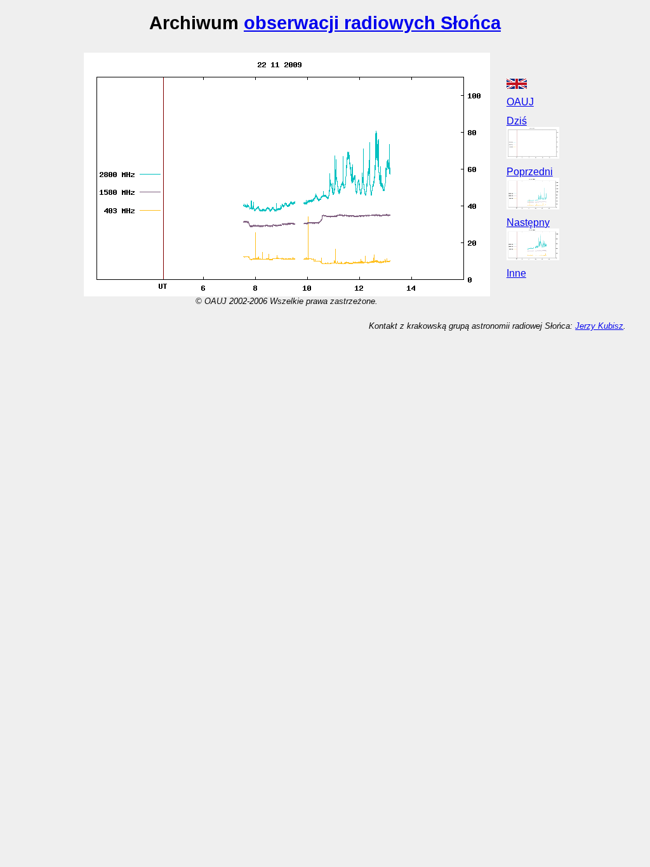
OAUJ (520, 101)
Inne (516, 273)
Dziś (517, 121)
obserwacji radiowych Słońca (372, 22)
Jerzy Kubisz (599, 326)
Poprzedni (530, 171)
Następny (528, 222)
